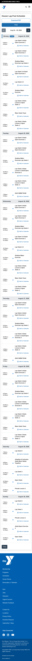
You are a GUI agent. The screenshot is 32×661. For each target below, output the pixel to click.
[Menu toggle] (29, 6)
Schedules (6, 576)
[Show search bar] (26, 7)
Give (4, 589)
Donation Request (8, 619)
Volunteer (5, 596)
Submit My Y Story (8, 623)
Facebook (4, 635)
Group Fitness (7, 579)
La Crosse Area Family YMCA (11, 1)
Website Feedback (8, 603)
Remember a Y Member (10, 582)
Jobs (4, 592)
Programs (5, 572)
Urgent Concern (7, 599)
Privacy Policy (7, 616)
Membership (6, 569)
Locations (5, 613)
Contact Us (6, 609)
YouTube (12, 635)
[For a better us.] (12, 7)
